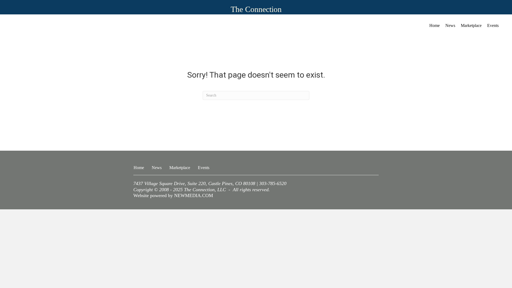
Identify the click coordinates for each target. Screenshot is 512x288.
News (450, 25)
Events (493, 25)
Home (434, 25)
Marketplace (471, 25)
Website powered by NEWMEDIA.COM (173, 195)
